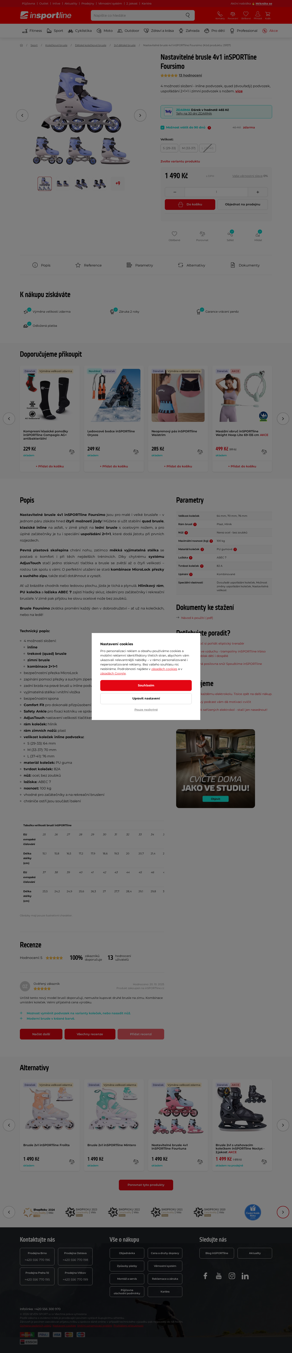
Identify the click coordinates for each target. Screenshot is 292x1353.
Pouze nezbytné (146, 709)
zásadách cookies (164, 669)
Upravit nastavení (146, 698)
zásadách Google (113, 673)
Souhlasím (146, 685)
